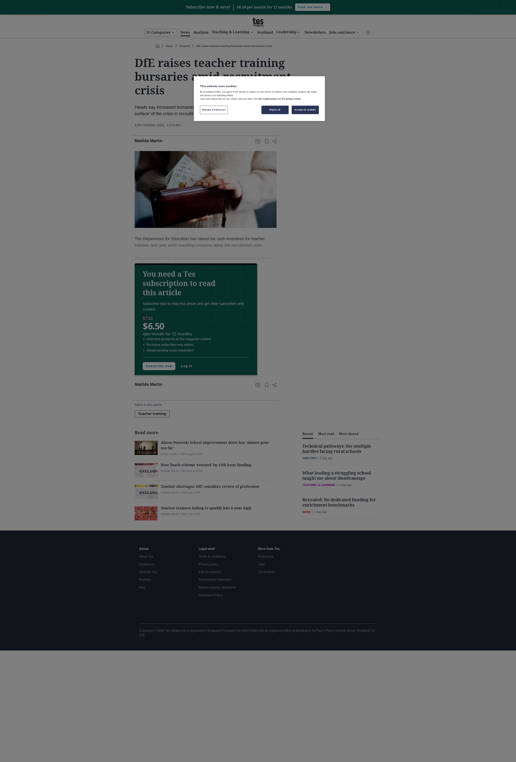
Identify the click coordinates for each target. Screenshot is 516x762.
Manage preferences (214, 109)
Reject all (274, 109)
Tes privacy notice (291, 99)
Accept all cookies (305, 109)
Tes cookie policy (267, 99)
